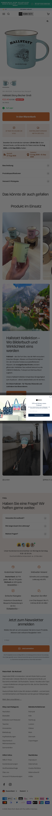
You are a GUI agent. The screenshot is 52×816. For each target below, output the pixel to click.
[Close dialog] (50, 397)
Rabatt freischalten (39, 415)
